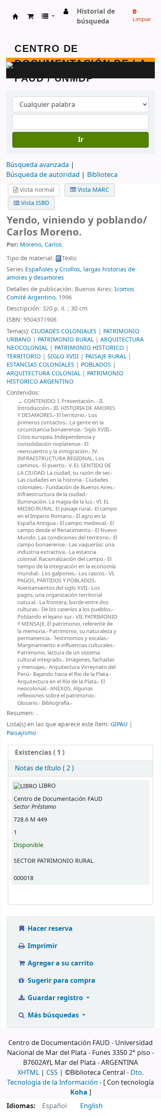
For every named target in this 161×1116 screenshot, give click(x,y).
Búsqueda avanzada (37, 165)
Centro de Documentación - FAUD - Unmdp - (15, 16)
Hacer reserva (49, 929)
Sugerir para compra (60, 981)
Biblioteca (102, 175)
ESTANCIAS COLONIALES (40, 364)
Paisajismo (21, 733)
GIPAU (119, 724)
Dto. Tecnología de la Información (75, 1078)
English (91, 1106)
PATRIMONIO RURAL (66, 339)
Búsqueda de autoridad (43, 175)
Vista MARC (92, 190)
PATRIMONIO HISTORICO (89, 348)
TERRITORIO (24, 356)
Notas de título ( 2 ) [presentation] (44, 768)
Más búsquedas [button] (53, 1015)
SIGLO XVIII (63, 356)
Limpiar (142, 19)
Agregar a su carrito (59, 963)
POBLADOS (96, 364)
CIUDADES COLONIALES (64, 331)
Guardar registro (55, 998)
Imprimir (41, 946)
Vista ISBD (34, 203)
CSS (52, 1073)
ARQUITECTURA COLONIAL (43, 373)
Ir (80, 140)
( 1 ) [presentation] (39, 753)
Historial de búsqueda (96, 16)
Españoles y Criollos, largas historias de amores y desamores (71, 273)
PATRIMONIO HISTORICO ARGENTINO (65, 377)
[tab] (80, 753)
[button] (30, 16)
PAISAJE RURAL (105, 356)
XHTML (28, 1073)
